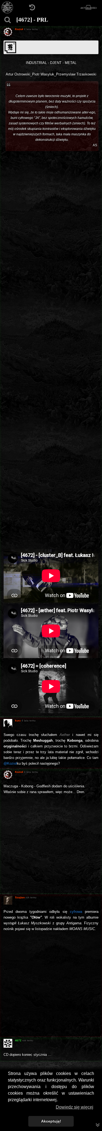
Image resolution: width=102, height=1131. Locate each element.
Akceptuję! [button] (51, 1121)
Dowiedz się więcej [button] (74, 1107)
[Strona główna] (7, 7)
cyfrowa (76, 912)
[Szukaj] (7, 19)
